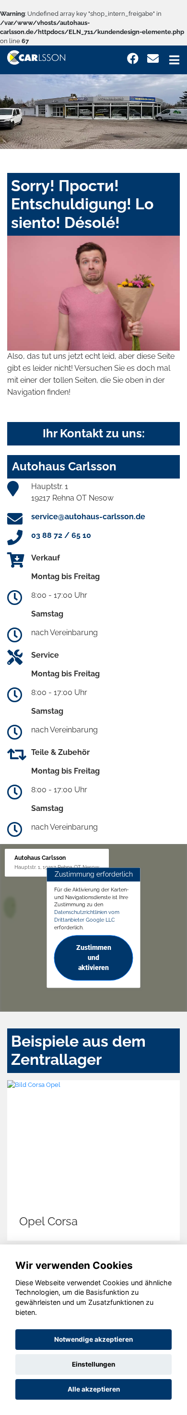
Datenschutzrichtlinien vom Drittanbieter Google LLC (86, 916)
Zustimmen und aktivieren (93, 958)
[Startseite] (36, 56)
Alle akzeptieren (94, 1389)
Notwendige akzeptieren (93, 1339)
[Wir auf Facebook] (133, 59)
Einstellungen (93, 1364)
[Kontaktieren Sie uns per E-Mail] (153, 59)
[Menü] (174, 60)
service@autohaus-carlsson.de (88, 516)
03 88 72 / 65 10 (61, 535)
